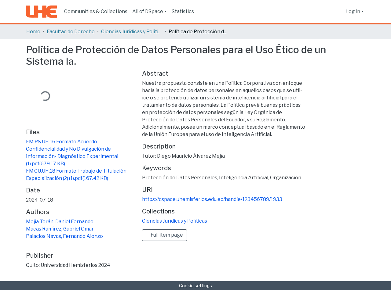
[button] (339, 11)
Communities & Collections (95, 11)
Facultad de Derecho (71, 31)
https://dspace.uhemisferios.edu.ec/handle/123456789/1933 (212, 199)
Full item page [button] (166, 235)
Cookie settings (195, 285)
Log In (352, 11)
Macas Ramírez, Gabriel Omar (60, 229)
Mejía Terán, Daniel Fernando (59, 221)
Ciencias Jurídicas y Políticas (131, 31)
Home (33, 31)
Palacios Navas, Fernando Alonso (64, 236)
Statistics (183, 11)
